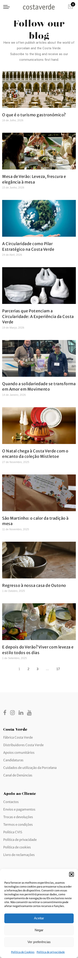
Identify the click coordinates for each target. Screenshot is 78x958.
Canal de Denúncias (17, 775)
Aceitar (39, 918)
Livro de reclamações (19, 855)
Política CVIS (12, 832)
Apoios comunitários (18, 752)
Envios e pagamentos (19, 809)
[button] (71, 874)
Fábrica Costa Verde (18, 737)
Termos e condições (18, 824)
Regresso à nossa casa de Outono (34, 585)
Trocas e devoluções (18, 817)
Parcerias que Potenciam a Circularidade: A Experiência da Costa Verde (38, 316)
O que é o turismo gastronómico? (34, 114)
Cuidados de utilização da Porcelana (30, 768)
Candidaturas (13, 760)
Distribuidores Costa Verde (23, 745)
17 (59, 668)
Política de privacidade (51, 952)
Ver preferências (39, 942)
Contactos (11, 802)
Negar (39, 930)
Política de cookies (17, 847)
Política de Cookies (22, 952)
